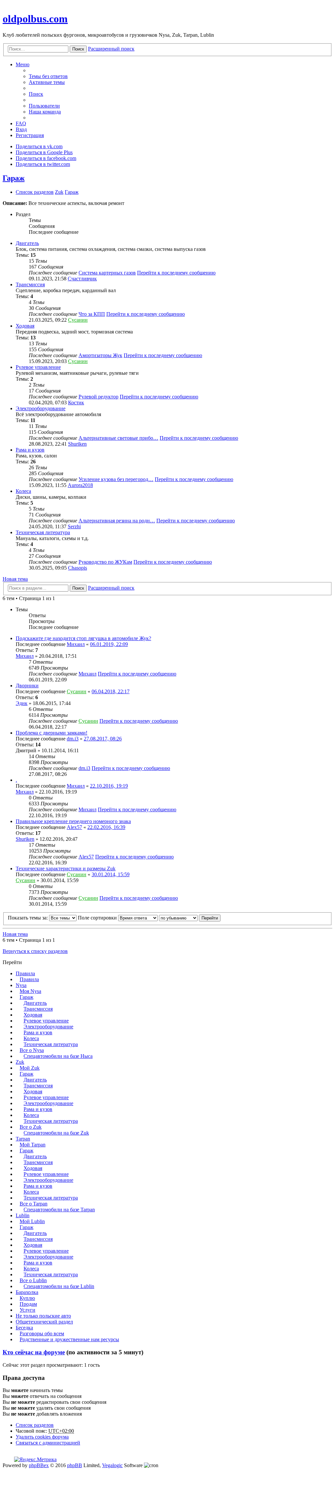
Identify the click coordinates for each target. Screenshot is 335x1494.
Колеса (23, 491)
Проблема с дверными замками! (51, 733)
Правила (25, 973)
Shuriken (77, 444)
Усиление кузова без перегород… (116, 479)
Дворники (27, 685)
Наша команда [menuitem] (45, 111)
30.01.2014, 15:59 (111, 874)
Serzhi (74, 526)
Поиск (78, 49)
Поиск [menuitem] (36, 94)
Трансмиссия (30, 284)
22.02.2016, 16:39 (106, 827)
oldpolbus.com (35, 19)
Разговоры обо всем (42, 1333)
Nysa (21, 985)
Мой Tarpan (32, 1144)
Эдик (21, 703)
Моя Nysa (30, 991)
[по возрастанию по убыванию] (178, 917)
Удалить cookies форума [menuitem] (42, 1437)
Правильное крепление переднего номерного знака (73, 821)
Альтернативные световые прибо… (118, 438)
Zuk (20, 1062)
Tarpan (23, 1138)
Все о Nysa (32, 1050)
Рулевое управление (38, 367)
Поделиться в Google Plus (44, 152)
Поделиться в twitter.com (43, 164)
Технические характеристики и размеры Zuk (65, 868)
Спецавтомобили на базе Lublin (59, 1286)
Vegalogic (112, 1465)
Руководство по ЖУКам (105, 562)
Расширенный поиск (111, 48)
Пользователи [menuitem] (44, 106)
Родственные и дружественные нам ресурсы (69, 1339)
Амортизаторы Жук (100, 355)
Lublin (22, 1215)
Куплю (27, 1298)
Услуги (27, 1310)
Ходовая (25, 326)
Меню (22, 64)
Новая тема (15, 579)
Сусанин (78, 320)
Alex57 (74, 827)
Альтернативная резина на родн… (117, 520)
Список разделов (35, 1425)
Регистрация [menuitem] (30, 135)
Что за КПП (92, 314)
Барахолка (27, 1292)
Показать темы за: (28, 917)
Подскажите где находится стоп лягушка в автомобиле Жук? (83, 638)
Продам (28, 1304)
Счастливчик (82, 278)
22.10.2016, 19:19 (109, 786)
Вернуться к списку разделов (35, 951)
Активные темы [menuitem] (47, 82)
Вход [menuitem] (21, 129)
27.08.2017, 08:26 (103, 738)
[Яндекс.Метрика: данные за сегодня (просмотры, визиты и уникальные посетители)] (35, 1460)
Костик (76, 402)
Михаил (76, 644)
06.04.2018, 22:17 (111, 691)
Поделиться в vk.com (39, 146)
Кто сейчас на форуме (34, 1352)
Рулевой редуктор (98, 396)
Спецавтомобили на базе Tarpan (59, 1209)
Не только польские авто (43, 1316)
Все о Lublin (33, 1280)
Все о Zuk (31, 1127)
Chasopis (77, 568)
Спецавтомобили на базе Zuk (56, 1133)
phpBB (74, 1465)
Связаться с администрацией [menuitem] (48, 1442)
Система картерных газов (107, 272)
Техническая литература (43, 532)
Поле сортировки (98, 917)
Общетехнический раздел (44, 1321)
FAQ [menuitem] (21, 123)
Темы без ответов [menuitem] (48, 76)
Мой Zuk (30, 1068)
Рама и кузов (30, 450)
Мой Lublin (32, 1221)
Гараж (14, 178)
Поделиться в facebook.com (46, 158)
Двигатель (27, 243)
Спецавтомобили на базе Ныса (58, 1056)
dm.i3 (73, 738)
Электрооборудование (40, 408)
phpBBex (39, 1465)
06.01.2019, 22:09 (109, 644)
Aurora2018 (80, 485)
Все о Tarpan (33, 1203)
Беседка (24, 1327)
